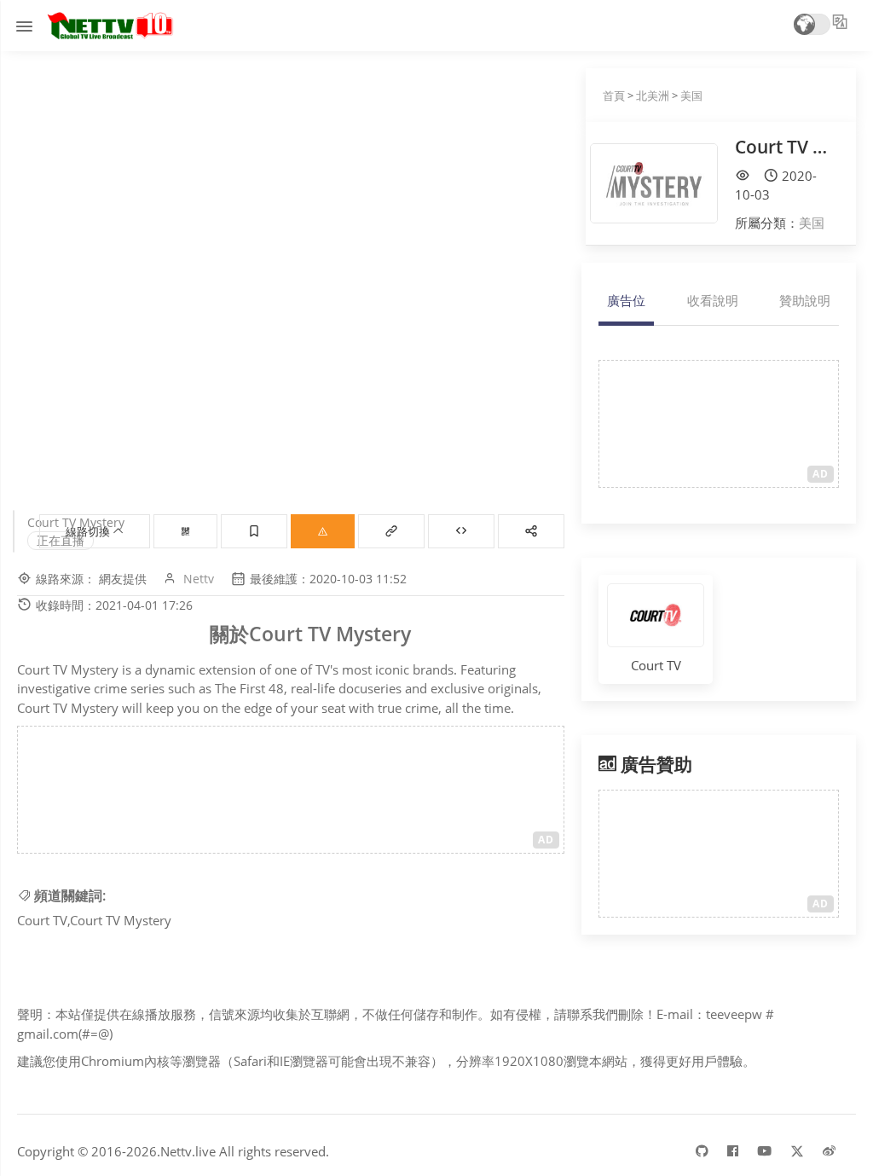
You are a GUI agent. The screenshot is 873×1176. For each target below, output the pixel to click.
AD (546, 839)
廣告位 (626, 300)
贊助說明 (804, 300)
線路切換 (89, 531)
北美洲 (652, 95)
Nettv (198, 579)
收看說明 (712, 300)
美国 (691, 95)
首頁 (614, 95)
